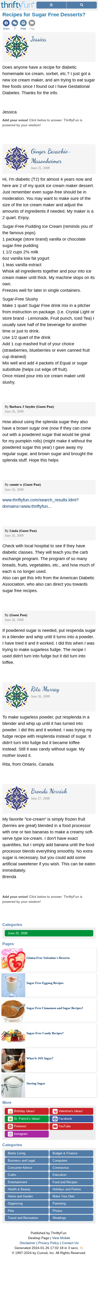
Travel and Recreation (23, 1218)
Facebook (65, 1118)
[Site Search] (82, 5)
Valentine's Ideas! (68, 1111)
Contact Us (70, 1243)
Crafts (12, 1175)
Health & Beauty (19, 1189)
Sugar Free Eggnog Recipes (45, 983)
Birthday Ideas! (22, 1111)
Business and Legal (21, 1160)
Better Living (16, 1153)
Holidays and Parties (67, 1189)
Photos (57, 1211)
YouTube (64, 1126)
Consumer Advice (20, 1167)
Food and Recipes (65, 1182)
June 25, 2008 (17, 933)
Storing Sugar (35, 1083)
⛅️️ (82, 1248)
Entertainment (17, 1182)
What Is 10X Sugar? (40, 1058)
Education (59, 1175)
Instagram (20, 1134)
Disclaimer (27, 1243)
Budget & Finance (65, 1153)
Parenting (59, 1203)
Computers (60, 1160)
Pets (11, 1211)
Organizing (15, 1203)
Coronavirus (61, 1167)
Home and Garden (20, 1196)
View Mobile (61, 1238)
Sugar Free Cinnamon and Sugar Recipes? (54, 1008)
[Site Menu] (51, 5)
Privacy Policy (48, 1243)
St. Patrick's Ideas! (24, 1119)
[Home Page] (17, 3)
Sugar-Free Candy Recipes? (45, 1033)
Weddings (59, 1218)
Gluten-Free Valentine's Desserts (48, 958)
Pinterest (19, 1126)
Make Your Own (63, 1196)
